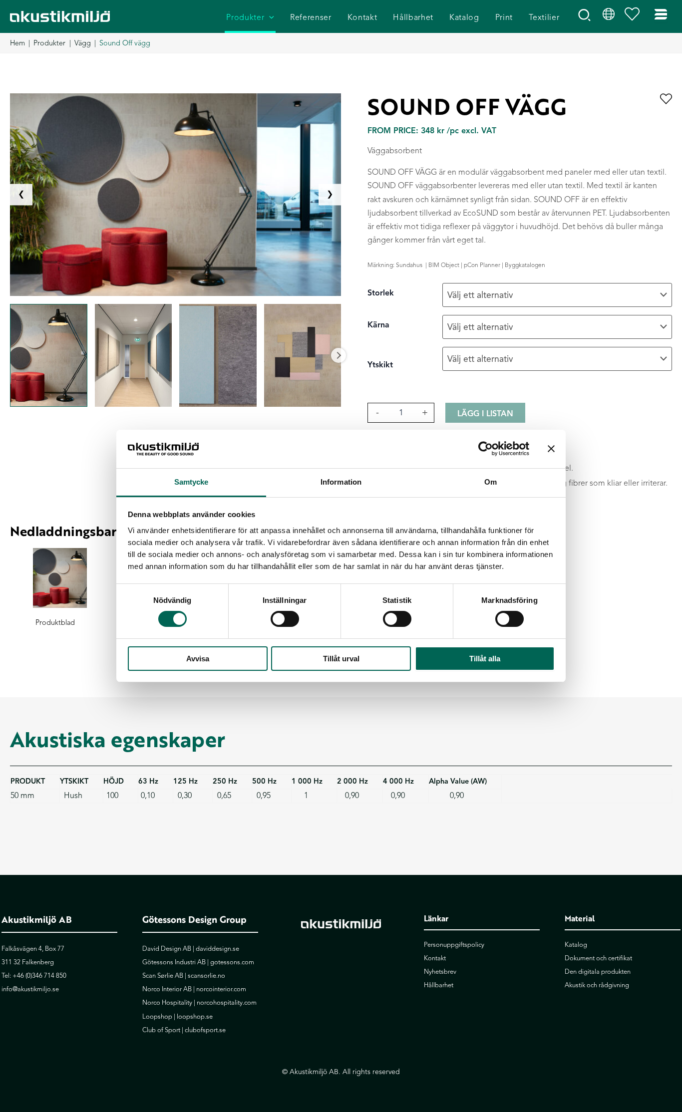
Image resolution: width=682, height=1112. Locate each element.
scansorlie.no (206, 976)
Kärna (378, 325)
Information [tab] (341, 482)
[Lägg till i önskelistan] (666, 99)
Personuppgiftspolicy (454, 945)
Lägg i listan (485, 414)
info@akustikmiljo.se (30, 989)
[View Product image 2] (133, 355)
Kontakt (435, 958)
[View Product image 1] (48, 355)
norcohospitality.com (227, 1003)
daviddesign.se (217, 949)
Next (338, 355)
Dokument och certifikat (598, 958)
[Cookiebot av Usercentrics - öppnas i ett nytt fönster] (485, 448)
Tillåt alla (484, 658)
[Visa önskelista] (635, 16)
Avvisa (197, 658)
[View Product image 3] (218, 355)
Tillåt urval (341, 658)
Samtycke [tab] (191, 482)
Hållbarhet (438, 985)
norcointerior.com (221, 989)
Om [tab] (490, 482)
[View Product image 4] (302, 355)
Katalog (576, 945)
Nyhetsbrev (440, 972)
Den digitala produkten (598, 972)
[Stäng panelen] (551, 448)
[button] (269, 17)
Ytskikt (380, 365)
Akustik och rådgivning (597, 985)
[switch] (285, 619)
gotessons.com (232, 962)
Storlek (380, 293)
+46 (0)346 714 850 (39, 976)
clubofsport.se (205, 1030)
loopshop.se (195, 1017)
